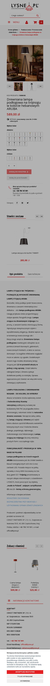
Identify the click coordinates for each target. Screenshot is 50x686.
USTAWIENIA (25, 681)
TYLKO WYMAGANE (25, 676)
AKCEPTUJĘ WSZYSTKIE (25, 672)
